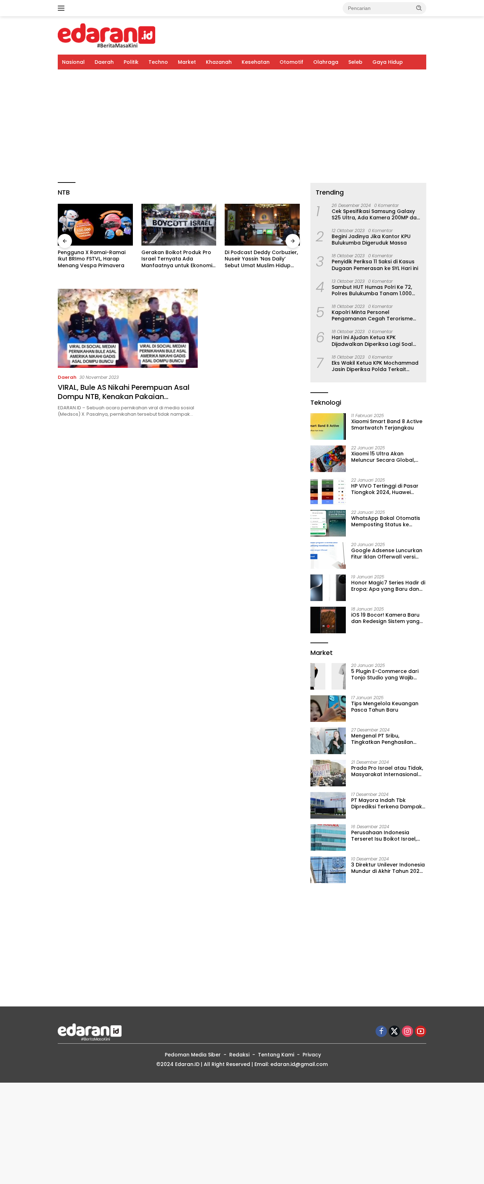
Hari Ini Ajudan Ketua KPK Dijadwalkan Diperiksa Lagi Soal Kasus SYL (372, 340)
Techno (158, 62)
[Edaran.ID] (106, 35)
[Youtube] (420, 1032)
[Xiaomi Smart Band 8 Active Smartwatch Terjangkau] (328, 426)
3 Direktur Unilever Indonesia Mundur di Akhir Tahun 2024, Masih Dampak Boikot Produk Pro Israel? (388, 868)
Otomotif (291, 62)
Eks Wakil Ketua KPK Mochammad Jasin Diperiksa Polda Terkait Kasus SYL (375, 366)
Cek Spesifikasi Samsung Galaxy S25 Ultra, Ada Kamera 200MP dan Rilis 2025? (376, 214)
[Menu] (62, 8)
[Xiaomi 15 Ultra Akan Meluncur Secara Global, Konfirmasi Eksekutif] (328, 458)
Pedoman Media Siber (193, 1054)
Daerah (104, 62)
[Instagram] (407, 1032)
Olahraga (325, 62)
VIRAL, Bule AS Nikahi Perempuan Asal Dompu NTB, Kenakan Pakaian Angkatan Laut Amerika (124, 396)
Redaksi (239, 1054)
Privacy (312, 1054)
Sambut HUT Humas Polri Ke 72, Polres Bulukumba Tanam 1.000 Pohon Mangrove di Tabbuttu (372, 290)
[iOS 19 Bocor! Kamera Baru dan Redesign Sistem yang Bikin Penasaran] (328, 620)
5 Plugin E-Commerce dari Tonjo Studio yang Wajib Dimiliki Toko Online (384, 674)
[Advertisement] (242, 126)
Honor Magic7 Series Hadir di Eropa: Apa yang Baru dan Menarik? (388, 585)
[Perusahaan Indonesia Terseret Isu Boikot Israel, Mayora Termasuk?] (328, 837)
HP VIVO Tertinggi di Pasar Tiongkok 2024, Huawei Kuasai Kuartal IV (384, 489)
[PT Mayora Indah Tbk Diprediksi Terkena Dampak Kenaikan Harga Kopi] (328, 805)
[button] (419, 7)
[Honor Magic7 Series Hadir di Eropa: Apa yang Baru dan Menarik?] (328, 587)
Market (187, 62)
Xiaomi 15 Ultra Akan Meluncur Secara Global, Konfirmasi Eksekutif (383, 456)
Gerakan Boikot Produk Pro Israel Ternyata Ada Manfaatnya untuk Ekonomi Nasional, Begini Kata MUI (176, 259)
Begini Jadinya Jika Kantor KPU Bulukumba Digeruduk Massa (371, 239)
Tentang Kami (276, 1054)
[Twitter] (394, 1032)
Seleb (355, 62)
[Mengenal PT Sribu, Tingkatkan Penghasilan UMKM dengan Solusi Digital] (328, 741)
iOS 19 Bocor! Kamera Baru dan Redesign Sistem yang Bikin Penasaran (385, 618)
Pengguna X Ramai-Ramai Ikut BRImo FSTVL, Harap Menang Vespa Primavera (91, 259)
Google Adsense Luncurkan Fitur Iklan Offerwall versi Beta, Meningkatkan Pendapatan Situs (386, 553)
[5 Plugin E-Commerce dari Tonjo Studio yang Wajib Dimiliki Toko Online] (328, 676)
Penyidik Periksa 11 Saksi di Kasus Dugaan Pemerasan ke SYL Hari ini (375, 264)
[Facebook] (381, 1032)
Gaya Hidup (387, 62)
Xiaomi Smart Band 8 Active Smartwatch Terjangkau (386, 424)
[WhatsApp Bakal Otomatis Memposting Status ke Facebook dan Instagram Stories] (328, 523)
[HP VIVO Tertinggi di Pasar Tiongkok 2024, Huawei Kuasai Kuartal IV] (328, 491)
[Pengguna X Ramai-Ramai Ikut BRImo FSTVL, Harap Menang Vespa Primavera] (95, 225)
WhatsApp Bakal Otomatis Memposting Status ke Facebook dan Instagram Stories (385, 521)
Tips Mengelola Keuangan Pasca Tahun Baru (384, 706)
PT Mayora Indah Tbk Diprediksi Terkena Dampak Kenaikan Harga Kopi (386, 803)
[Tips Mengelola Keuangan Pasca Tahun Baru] (328, 708)
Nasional (73, 62)
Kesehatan (256, 62)
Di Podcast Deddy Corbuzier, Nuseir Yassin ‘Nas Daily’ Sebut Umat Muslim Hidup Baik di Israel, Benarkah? (261, 259)
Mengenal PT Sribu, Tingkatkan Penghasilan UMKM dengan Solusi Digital (386, 739)
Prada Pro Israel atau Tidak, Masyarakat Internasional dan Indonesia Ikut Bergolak (387, 771)
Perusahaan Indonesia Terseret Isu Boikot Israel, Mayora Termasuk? (384, 835)
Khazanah (219, 62)
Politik (131, 62)
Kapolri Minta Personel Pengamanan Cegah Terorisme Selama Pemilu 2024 (372, 315)
